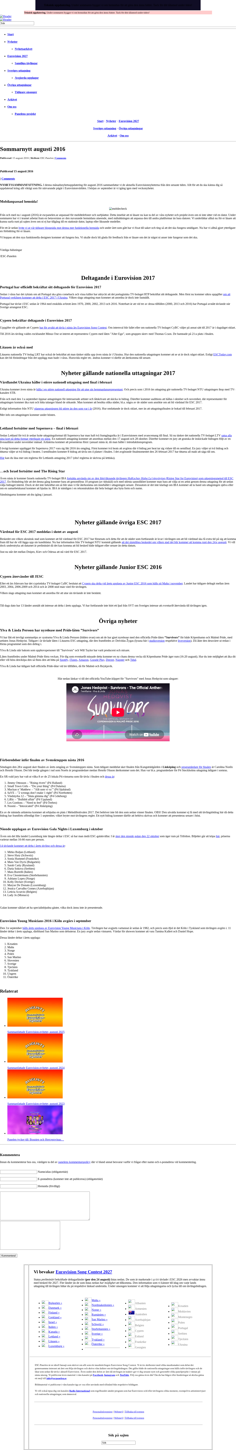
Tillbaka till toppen (134, 1411)
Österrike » (98, 1344)
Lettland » (54, 1336)
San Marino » (99, 1319)
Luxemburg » (56, 1346)
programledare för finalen (196, 767)
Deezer (110, 659)
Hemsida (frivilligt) (49, 1186)
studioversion (157, 640)
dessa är (109, 776)
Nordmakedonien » (103, 1305)
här (217, 836)
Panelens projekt (25, 113)
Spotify (64, 659)
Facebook (98, 1375)
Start (10, 34)
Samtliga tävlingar (26, 63)
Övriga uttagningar (19, 85)
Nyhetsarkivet (23, 48)
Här (2, 457)
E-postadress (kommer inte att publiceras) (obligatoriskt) (70, 1179)
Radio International (79, 1390)
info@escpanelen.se (56, 1378)
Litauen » (54, 1341)
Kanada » (54, 1331)
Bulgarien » (55, 1303)
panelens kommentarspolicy (74, 1162)
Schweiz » (98, 1324)
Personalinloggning (102, 1411)
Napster (119, 659)
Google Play (97, 659)
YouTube (124, 1375)
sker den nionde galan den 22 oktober (137, 836)
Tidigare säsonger (26, 92)
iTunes (73, 659)
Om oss (11, 106)
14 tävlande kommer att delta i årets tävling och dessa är (32, 845)
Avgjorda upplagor (27, 77)
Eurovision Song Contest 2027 (84, 1271)
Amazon (83, 659)
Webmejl (118, 1411)
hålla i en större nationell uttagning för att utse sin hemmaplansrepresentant (79, 389)
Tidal (133, 659)
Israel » (52, 1322)
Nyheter (12, 41)
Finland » (54, 1312)
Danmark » (55, 1307)
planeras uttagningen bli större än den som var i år (63, 408)
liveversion (184, 640)
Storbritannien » (101, 1329)
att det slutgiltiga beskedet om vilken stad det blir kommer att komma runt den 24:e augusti (174, 542)
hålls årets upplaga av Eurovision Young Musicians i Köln (56, 928)
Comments (60, 158)
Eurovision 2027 (17, 56)
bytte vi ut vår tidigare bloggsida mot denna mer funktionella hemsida (59, 227)
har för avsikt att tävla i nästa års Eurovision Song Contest (73, 327)
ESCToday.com (222, 354)
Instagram (109, 1375)
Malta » (96, 1300)
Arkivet (12, 99)
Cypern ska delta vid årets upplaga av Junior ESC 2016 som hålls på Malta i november (132, 583)
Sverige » (97, 1333)
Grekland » (55, 1317)
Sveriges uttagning (18, 70)
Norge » (96, 1309)
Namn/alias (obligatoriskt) (53, 1171)
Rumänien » (99, 1314)
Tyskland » (98, 1339)
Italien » (53, 1327)
